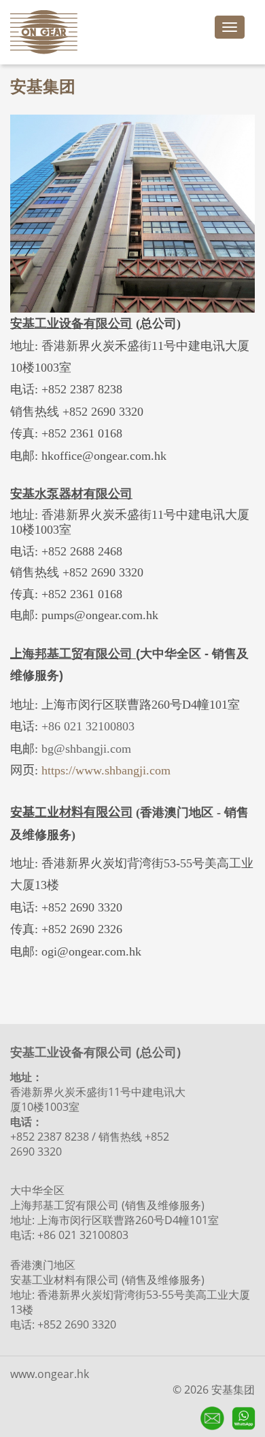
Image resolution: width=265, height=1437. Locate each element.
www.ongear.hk (49, 1373)
